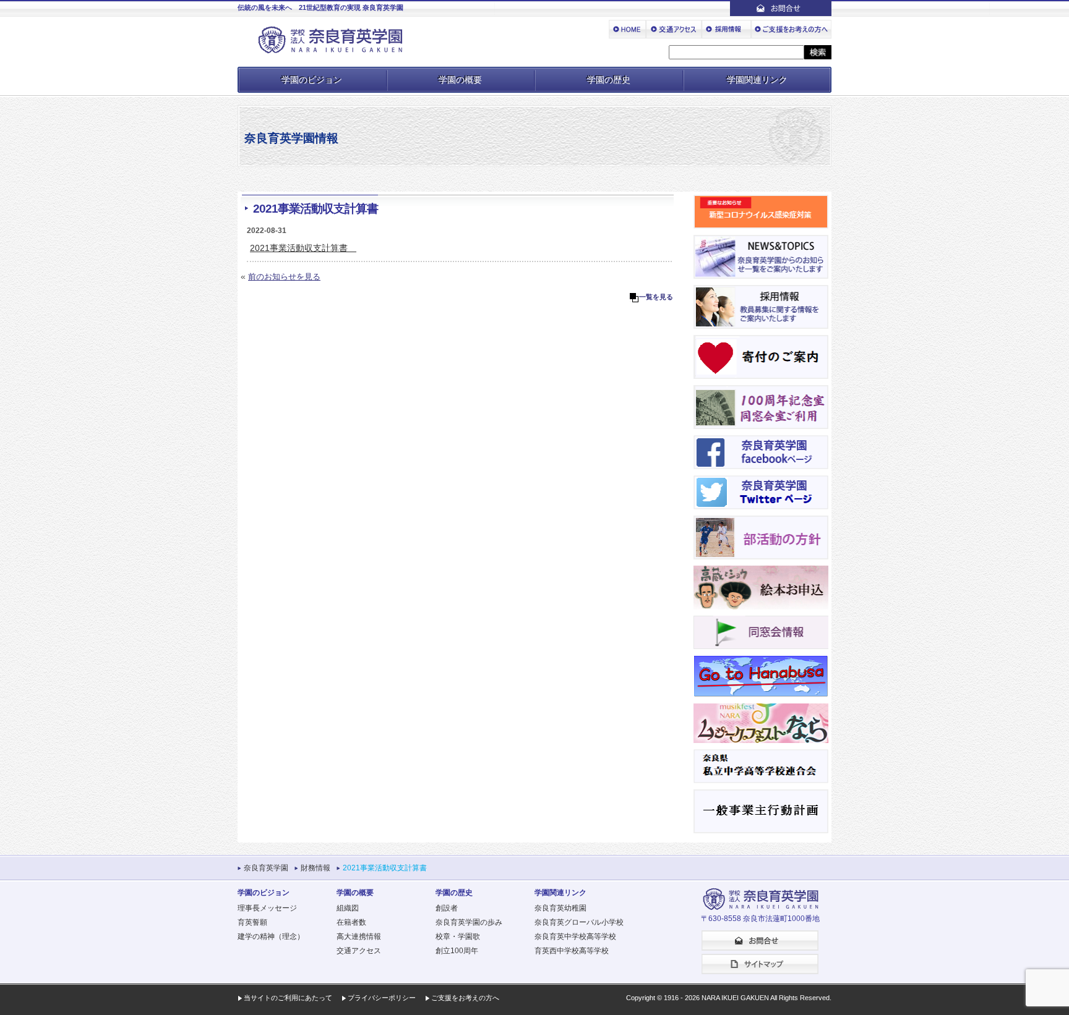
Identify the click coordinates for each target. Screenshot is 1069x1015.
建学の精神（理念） (271, 936)
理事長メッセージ (267, 908)
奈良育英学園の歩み (469, 922)
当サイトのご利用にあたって (288, 997)
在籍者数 (351, 922)
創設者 (447, 908)
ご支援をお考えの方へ (465, 997)
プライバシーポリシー (382, 997)
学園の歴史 (608, 80)
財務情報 (315, 868)
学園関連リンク (757, 80)
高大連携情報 (359, 936)
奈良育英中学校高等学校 (575, 936)
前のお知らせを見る (284, 276)
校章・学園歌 (458, 936)
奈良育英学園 (266, 868)
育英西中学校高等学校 (571, 950)
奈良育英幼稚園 (560, 908)
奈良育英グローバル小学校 (579, 922)
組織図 (348, 908)
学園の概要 (460, 80)
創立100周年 (457, 950)
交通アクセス (359, 950)
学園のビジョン (311, 80)
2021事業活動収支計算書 (303, 248)
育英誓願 (252, 922)
